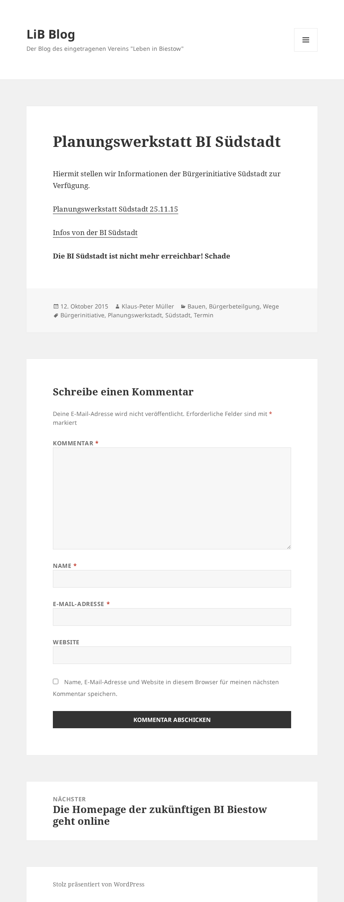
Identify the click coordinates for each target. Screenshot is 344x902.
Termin (204, 315)
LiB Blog (50, 34)
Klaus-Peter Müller (148, 306)
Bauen (197, 306)
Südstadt (177, 315)
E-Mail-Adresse (81, 604)
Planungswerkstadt (135, 315)
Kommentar (76, 443)
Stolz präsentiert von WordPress (98, 884)
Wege (271, 306)
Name (65, 566)
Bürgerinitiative (82, 315)
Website (66, 642)
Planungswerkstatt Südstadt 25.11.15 (115, 209)
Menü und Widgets (306, 51)
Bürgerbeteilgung (234, 306)
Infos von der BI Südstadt (95, 232)
